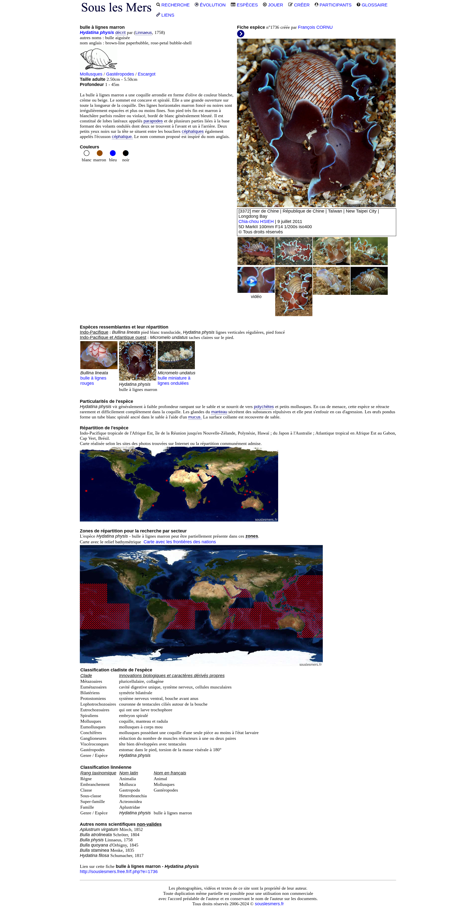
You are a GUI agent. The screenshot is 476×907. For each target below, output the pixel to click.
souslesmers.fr (269, 903)
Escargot (146, 74)
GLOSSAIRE (373, 4)
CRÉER (301, 4)
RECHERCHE (175, 4)
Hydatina (89, 32)
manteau (219, 412)
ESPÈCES (247, 4)
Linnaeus (143, 32)
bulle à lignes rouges (94, 378)
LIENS (167, 15)
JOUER (275, 4)
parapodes (153, 121)
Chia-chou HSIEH (256, 221)
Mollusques (91, 74)
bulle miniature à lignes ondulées (176, 378)
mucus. (195, 417)
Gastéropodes (120, 74)
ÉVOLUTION (212, 4)
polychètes (264, 406)
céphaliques (193, 131)
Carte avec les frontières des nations (180, 541)
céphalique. (122, 136)
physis (107, 32)
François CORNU (315, 27)
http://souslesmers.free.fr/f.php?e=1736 (119, 871)
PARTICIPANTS (335, 4)
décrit (120, 32)
